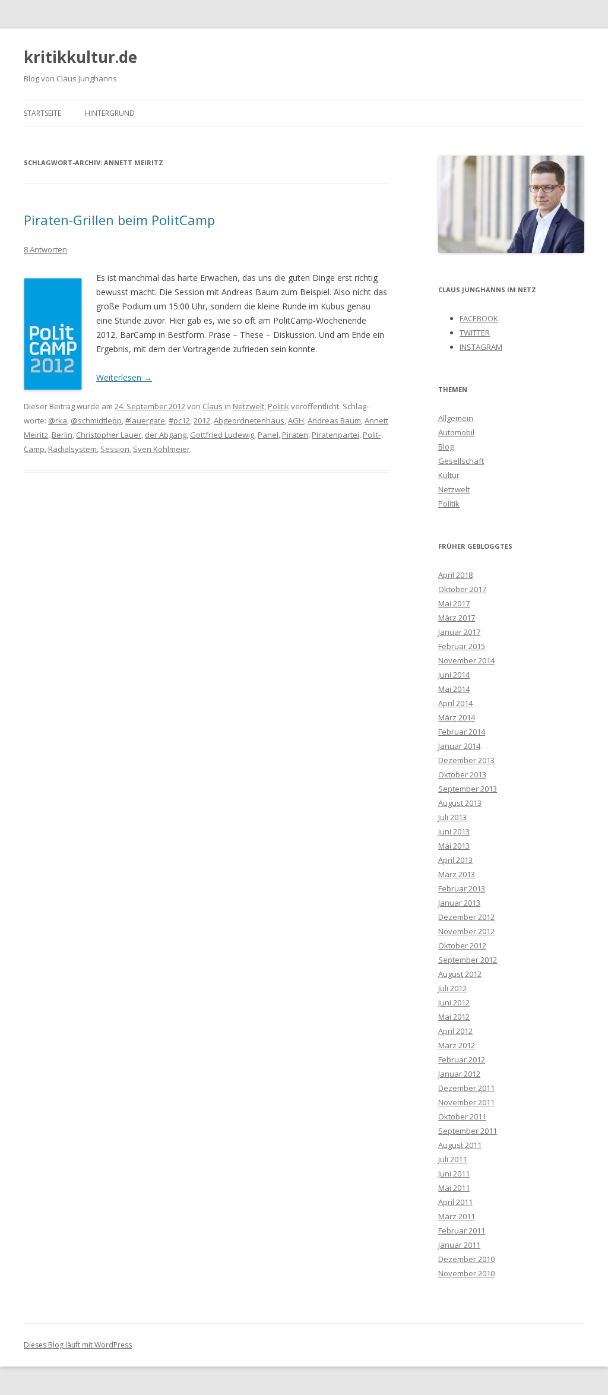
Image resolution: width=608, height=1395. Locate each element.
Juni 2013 (454, 831)
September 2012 (467, 959)
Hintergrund (110, 113)
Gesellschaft (461, 460)
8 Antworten (45, 249)
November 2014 (466, 660)
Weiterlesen (124, 377)
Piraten (295, 434)
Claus (212, 406)
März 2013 (456, 874)
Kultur (449, 475)
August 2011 (460, 1145)
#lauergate (145, 420)
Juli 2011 (452, 1159)
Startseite (42, 113)
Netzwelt (248, 406)
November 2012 (466, 931)
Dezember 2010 (466, 1259)
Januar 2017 (459, 632)
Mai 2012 (454, 1016)
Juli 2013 (452, 817)
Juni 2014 (454, 674)
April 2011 (455, 1202)
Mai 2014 (454, 689)
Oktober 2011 (462, 1116)
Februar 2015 (461, 646)
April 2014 (455, 703)
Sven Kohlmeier (161, 449)
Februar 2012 (461, 1059)
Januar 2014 (459, 746)
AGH (296, 420)
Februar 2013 (461, 888)
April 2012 (455, 1031)
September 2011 (467, 1130)
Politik (278, 406)
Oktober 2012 (462, 945)
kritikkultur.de (80, 57)
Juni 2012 (454, 1002)
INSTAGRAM (481, 346)
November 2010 (466, 1273)
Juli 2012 (452, 988)
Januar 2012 (459, 1073)
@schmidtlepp (96, 420)
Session (114, 449)
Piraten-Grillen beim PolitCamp (119, 220)
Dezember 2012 (466, 917)
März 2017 (456, 617)
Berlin (62, 434)
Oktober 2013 (462, 774)
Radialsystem (72, 449)
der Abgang (165, 434)
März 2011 (456, 1216)
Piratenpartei (335, 434)
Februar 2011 (461, 1230)
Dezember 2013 (466, 760)
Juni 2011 (454, 1173)
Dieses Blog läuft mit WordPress (78, 1345)
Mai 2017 (454, 603)
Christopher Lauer (108, 434)
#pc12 (179, 420)
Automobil (456, 432)
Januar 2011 (459, 1244)
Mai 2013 (454, 845)
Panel (268, 434)
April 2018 (455, 575)
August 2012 (460, 974)
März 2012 (456, 1045)
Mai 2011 (454, 1187)
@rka (57, 420)
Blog (446, 446)
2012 (202, 420)
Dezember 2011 (466, 1088)
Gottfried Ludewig (222, 434)
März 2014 (456, 717)
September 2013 (467, 788)
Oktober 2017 (462, 589)
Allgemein (455, 418)
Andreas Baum (334, 420)
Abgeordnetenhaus (249, 420)
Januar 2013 (459, 902)
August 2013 (460, 803)
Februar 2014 (461, 731)
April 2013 (455, 860)
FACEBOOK (479, 318)
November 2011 (466, 1102)
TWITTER (475, 332)
